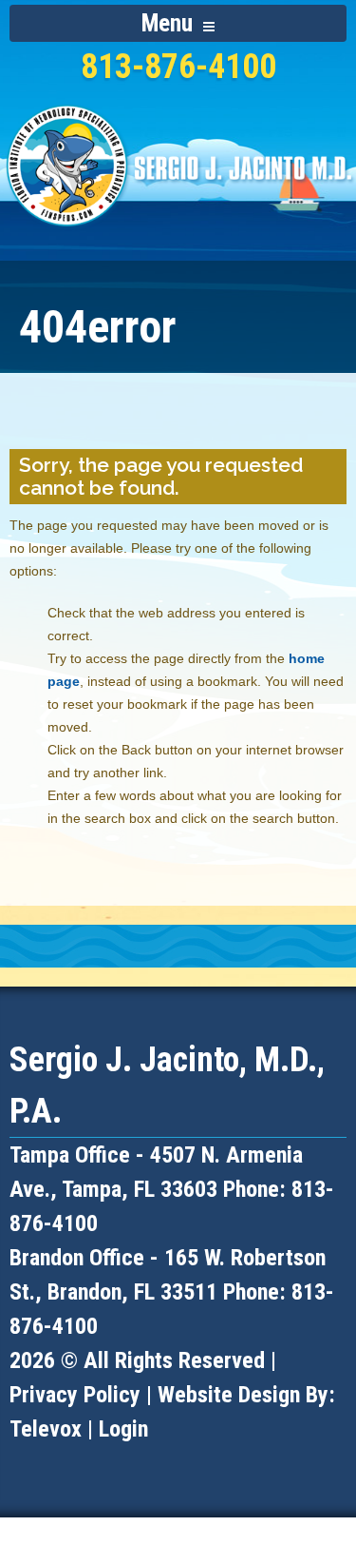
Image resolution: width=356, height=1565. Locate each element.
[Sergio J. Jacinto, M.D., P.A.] (178, 235)
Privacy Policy (75, 1394)
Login (123, 1429)
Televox (45, 1429)
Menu (169, 23)
